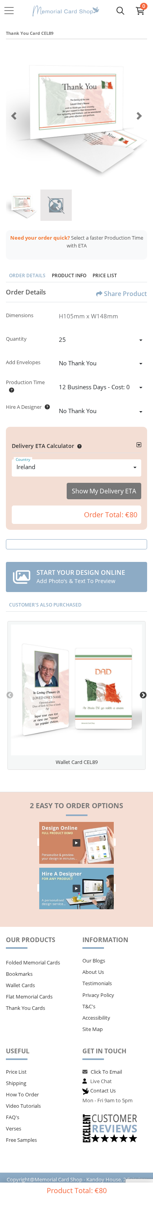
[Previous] (14, 116)
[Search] (120, 10)
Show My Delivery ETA (104, 491)
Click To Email (106, 1071)
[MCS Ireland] (66, 11)
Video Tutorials (23, 1105)
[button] (78, 446)
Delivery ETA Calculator (43, 446)
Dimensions (19, 315)
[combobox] (100, 340)
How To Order (22, 1094)
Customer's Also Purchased (45, 604)
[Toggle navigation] (11, 10)
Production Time (25, 382)
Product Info (69, 275)
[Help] (10, 390)
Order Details (27, 275)
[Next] (139, 116)
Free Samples (21, 1139)
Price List (105, 275)
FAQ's (12, 1117)
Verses (13, 1128)
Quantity (16, 338)
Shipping (16, 1083)
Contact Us (103, 1090)
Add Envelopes (23, 362)
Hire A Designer (24, 406)
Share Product (125, 293)
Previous (10, 695)
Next (143, 695)
